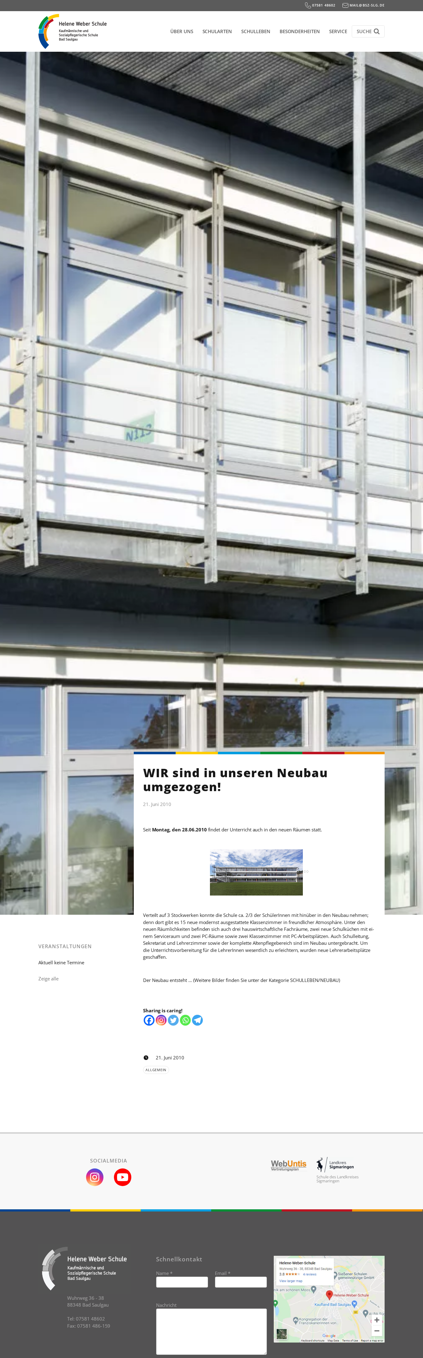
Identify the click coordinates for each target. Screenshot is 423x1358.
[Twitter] (173, 1020)
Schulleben (255, 31)
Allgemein (156, 1069)
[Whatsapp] (185, 1020)
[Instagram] (161, 1020)
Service (338, 31)
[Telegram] (197, 1020)
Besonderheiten (300, 31)
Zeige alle (48, 978)
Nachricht (166, 1305)
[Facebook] (149, 1020)
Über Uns (181, 31)
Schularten (217, 31)
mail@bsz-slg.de (366, 5)
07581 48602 (323, 5)
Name (164, 1273)
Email (222, 1273)
